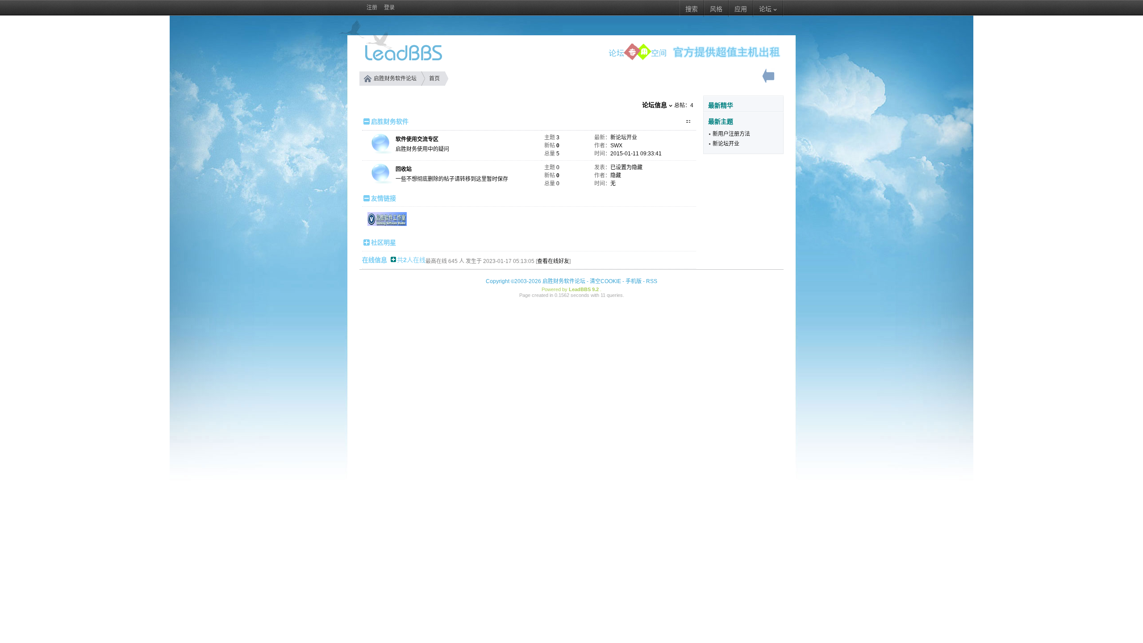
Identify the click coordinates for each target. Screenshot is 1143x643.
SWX (616, 145)
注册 (372, 7)
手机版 (634, 281)
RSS (651, 281)
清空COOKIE (605, 281)
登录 (389, 7)
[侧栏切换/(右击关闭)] (769, 78)
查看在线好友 (553, 261)
